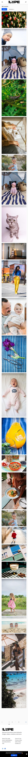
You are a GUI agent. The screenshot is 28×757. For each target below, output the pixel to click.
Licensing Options (6, 741)
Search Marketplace (7, 740)
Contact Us (17, 743)
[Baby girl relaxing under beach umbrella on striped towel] (14, 62)
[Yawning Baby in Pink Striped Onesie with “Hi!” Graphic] (14, 395)
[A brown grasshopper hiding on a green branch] (14, 97)
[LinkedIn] (5, 748)
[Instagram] (3, 748)
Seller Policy (18, 741)
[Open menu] (2, 2)
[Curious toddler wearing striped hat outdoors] (14, 37)
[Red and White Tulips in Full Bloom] (14, 20)
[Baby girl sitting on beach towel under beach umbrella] (14, 188)
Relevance (11, 9)
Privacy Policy (18, 740)
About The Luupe (6, 738)
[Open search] (26, 2)
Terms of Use (18, 738)
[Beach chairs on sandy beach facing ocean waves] (14, 624)
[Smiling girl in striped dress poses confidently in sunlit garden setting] (14, 518)
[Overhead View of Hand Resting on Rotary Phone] (14, 135)
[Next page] (24, 722)
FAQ (3, 743)
